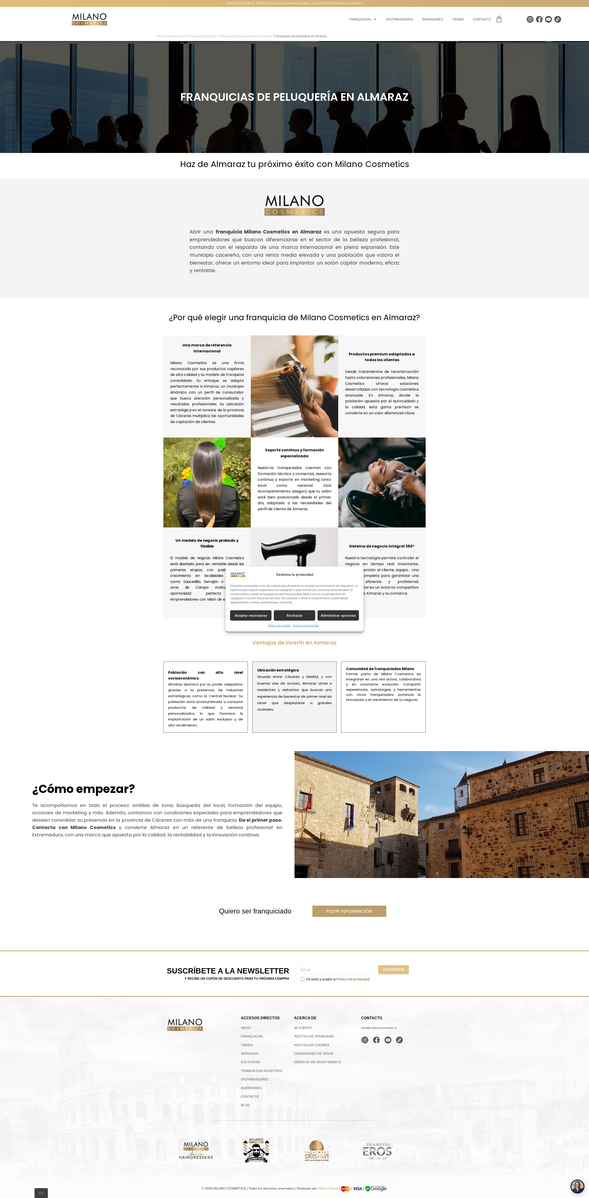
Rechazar (295, 615)
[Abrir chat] (577, 1186)
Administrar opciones (338, 615)
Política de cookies (279, 625)
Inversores (432, 19)
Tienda (458, 19)
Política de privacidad (306, 625)
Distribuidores (399, 19)
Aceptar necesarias (251, 615)
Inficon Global (328, 1188)
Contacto (482, 19)
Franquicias (360, 19)
